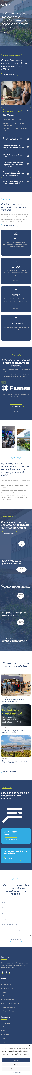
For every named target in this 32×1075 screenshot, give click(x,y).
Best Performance (21, 569)
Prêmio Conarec (20, 595)
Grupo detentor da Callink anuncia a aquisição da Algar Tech (13, 731)
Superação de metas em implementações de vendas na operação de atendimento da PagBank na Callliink (16, 587)
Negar (16, 1064)
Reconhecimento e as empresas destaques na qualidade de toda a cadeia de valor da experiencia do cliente (15, 614)
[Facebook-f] (2, 972)
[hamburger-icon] (29, 4)
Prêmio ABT (22, 543)
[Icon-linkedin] (9, 972)
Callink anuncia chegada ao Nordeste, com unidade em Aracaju (16, 762)
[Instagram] (6, 972)
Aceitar (16, 1060)
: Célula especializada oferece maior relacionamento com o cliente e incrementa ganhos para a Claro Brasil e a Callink (14, 641)
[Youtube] (12, 972)
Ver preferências (16, 1069)
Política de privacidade (16, 1072)
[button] (29, 1045)
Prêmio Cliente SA (21, 621)
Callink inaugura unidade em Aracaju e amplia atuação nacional (14, 700)
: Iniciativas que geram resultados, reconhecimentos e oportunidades (12, 561)
